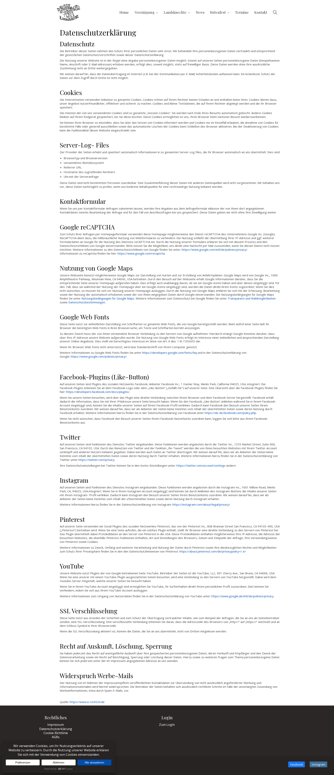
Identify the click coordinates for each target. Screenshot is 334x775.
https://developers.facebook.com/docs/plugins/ (98, 392)
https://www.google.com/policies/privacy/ (99, 356)
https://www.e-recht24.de (87, 702)
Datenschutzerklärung (55, 729)
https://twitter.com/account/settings (201, 465)
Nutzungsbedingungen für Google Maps (107, 298)
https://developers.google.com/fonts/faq (169, 353)
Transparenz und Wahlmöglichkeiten (252, 298)
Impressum (55, 725)
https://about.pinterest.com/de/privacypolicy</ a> (212, 551)
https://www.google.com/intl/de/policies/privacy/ (214, 249)
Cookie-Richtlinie (55, 733)
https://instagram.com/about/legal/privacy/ (201, 504)
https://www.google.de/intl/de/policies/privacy (242, 596)
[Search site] (275, 12)
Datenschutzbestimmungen (86, 302)
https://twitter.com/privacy (96, 460)
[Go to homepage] (68, 12)
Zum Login (167, 725)
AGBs (56, 737)
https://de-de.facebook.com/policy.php (230, 413)
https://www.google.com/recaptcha (141, 253)
